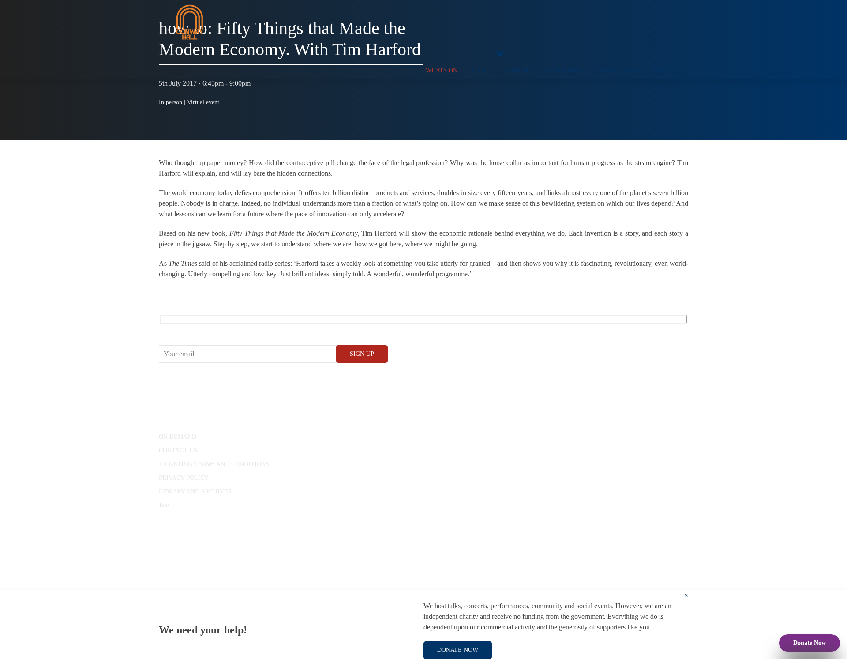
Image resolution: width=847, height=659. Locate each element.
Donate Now (809, 643)
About (481, 70)
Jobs (164, 505)
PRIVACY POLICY (184, 477)
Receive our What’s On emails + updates (227, 329)
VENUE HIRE (564, 70)
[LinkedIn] (478, 53)
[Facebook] (425, 53)
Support (518, 70)
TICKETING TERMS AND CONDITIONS (214, 464)
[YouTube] (443, 53)
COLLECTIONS (617, 70)
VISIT (660, 70)
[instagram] (461, 53)
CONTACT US (178, 450)
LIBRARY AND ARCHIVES (195, 491)
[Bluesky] (500, 53)
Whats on (441, 70)
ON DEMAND (177, 436)
